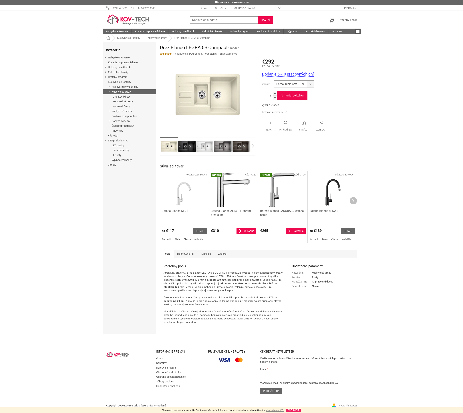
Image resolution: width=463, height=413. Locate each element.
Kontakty (220, 8)
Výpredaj (113, 135)
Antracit (166, 239)
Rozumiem (293, 410)
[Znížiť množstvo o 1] (275, 98)
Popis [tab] (167, 253)
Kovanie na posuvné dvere (123, 62)
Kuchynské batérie (122, 111)
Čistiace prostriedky (123, 125)
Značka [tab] (222, 253)
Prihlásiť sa (271, 391)
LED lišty (116, 155)
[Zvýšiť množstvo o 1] (275, 93)
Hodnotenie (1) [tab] (185, 253)
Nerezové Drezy (121, 106)
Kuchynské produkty (119, 81)
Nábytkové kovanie (119, 57)
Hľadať (265, 20)
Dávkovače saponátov (124, 116)
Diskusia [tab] (206, 253)
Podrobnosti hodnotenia (203, 53)
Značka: (228, 53)
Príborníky (117, 130)
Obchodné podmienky (168, 372)
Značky (112, 164)
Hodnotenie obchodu (168, 386)
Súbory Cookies (165, 381)
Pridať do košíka (294, 95)
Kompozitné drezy (123, 101)
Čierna (187, 239)
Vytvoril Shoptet (348, 405)
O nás (203, 8)
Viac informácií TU (275, 410)
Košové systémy (121, 121)
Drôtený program (117, 77)
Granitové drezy (121, 96)
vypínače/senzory (122, 160)
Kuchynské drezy (121, 91)
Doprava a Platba (244, 8)
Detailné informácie (273, 112)
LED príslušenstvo (118, 140)
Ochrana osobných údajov (171, 376)
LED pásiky (118, 145)
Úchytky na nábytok (119, 67)
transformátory (120, 150)
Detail (200, 231)
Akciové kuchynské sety (125, 86)
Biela (177, 239)
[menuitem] (117, 31)
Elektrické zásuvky (118, 72)
